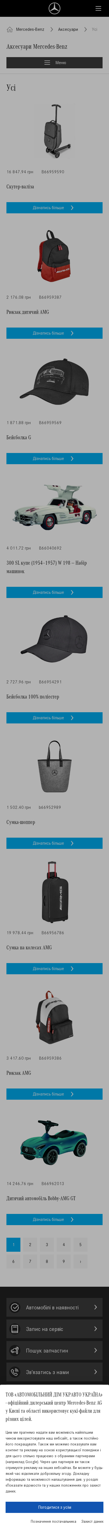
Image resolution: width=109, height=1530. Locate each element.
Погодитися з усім (54, 1507)
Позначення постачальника (53, 1521)
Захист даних (92, 1521)
